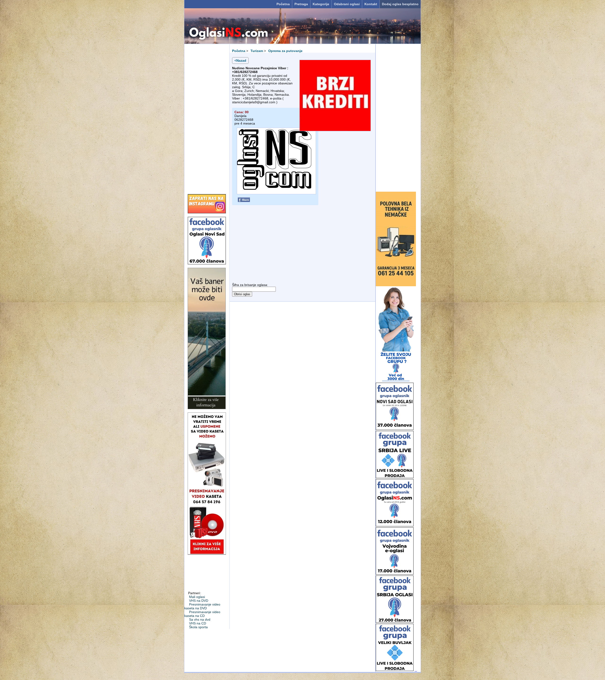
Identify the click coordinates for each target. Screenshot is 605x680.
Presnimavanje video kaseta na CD (202, 614)
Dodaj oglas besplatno (400, 4)
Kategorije (321, 4)
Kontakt (370, 4)
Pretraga (301, 4)
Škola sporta (198, 627)
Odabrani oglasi (347, 4)
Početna (283, 4)
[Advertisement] (207, 117)
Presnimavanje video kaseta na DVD (202, 606)
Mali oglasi (197, 597)
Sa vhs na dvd (199, 619)
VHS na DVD (198, 600)
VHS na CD (197, 623)
